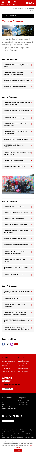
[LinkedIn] (14, 416)
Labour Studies (30, 11)
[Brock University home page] (30, 3)
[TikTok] (21, 416)
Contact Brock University (22, 365)
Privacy (4, 408)
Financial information (8, 371)
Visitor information (24, 361)
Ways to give (7, 388)
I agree (18, 450)
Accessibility (12, 408)
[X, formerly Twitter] (7, 344)
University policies (7, 406)
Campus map (6, 368)
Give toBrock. (7, 379)
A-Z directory (7, 421)
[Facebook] (3, 344)
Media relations (23, 368)
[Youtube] (16, 344)
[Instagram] (11, 344)
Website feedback (23, 371)
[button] (18, 65)
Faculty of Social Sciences (23, 8)
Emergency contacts (8, 361)
